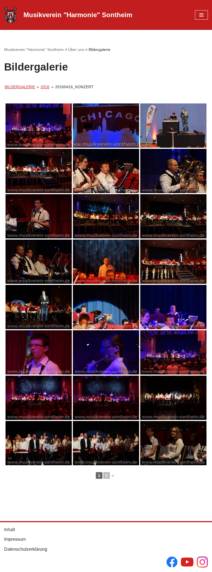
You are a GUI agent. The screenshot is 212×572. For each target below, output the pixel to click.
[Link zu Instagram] (202, 563)
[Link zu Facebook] (171, 563)
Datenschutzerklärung (25, 549)
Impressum (15, 539)
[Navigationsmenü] (201, 15)
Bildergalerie (20, 87)
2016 (45, 87)
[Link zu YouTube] (187, 563)
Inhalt (9, 529)
